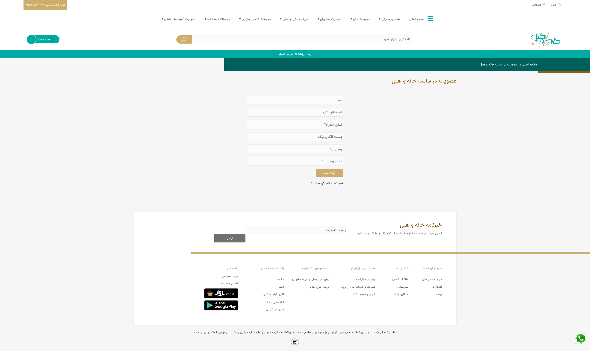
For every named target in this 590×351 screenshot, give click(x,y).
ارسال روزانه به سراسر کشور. (295, 53)
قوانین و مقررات (229, 283)
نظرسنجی (402, 287)
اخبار (281, 287)
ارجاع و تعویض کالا (364, 294)
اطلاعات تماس (400, 279)
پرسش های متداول (319, 287)
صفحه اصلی (417, 19)
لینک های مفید (275, 302)
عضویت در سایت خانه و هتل (498, 64)
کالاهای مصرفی (390, 19)
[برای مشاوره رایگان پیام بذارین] (581, 338)
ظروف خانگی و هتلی (295, 19)
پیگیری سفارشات (365, 279)
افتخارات (437, 287)
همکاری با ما (401, 294)
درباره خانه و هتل (432, 279)
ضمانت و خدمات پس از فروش (357, 287)
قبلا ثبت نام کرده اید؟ (327, 183)
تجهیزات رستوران (330, 19)
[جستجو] (184, 39)
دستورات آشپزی (275, 309)
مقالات (280, 279)
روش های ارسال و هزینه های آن (311, 279)
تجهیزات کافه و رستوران (256, 19)
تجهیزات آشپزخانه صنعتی (179, 19)
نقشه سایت (231, 268)
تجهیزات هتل (361, 19)
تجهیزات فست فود (218, 19)
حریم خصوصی (230, 276)
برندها (438, 294)
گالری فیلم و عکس (273, 294)
